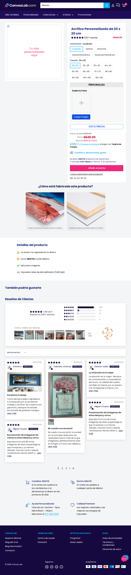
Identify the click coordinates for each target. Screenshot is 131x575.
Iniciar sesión (76, 542)
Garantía (42, 542)
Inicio (7, 22)
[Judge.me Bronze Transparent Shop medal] (107, 332)
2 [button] (62, 468)
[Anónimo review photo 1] (24, 382)
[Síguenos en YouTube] (61, 567)
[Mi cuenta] (113, 5)
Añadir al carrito (96, 168)
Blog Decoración (13, 546)
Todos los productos (21, 22)
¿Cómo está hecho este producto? (86, 174)
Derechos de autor (111, 549)
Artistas (66, 14)
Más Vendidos (12, 14)
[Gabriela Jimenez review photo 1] (65, 395)
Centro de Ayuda (46, 538)
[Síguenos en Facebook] (47, 567)
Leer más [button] (11, 413)
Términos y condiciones (108, 543)
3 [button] (66, 468)
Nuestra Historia (13, 538)
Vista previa (97, 126)
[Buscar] (106, 5)
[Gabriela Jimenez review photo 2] (51, 422)
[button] (77, 37)
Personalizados (31, 14)
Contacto (10, 550)
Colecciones (49, 14)
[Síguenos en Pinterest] (56, 567)
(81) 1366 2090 (52, 514)
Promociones (84, 14)
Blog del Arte (11, 542)
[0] (123, 5)
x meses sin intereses (84, 144)
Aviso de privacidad (112, 538)
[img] (13, 362)
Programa (75, 538)
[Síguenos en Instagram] (51, 567)
